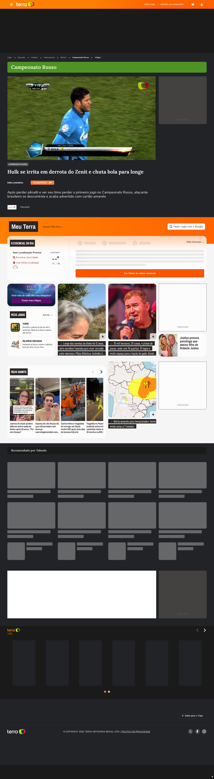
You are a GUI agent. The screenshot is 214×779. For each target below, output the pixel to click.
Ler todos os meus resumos (140, 273)
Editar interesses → (195, 241)
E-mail (193, 4)
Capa (9, 57)
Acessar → (48, 314)
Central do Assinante (171, 4)
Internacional (49, 57)
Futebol (34, 57)
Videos (98, 57)
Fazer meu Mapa (31, 300)
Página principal (25, 4)
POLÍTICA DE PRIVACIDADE (136, 731)
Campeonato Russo (80, 57)
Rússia (64, 57)
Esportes (22, 57)
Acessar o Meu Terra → (53, 226)
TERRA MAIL (149, 4)
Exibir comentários (15, 182)
